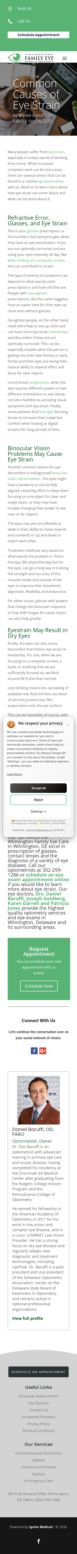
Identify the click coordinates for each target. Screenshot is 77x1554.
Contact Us (38, 1410)
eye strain (56, 152)
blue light (46, 411)
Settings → (38, 811)
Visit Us (24, 8)
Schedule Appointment (39, 34)
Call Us (24, 21)
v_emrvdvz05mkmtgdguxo (38, 830)
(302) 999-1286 (48, 1500)
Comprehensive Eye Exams (38, 1453)
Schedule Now (39, 986)
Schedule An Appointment (38, 1372)
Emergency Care (38, 1481)
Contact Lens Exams (38, 1467)
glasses (33, 231)
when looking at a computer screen (36, 260)
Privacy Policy (38, 1424)
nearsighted (37, 293)
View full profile (27, 1318)
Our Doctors (38, 1403)
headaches (59, 331)
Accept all (38, 788)
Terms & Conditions (38, 1431)
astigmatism (39, 382)
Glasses (38, 1460)
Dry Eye (38, 1474)
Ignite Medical (41, 1527)
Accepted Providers (38, 1417)
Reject (38, 800)
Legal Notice (14, 774)
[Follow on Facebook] (34, 1050)
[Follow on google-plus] (42, 1050)
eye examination (51, 181)
